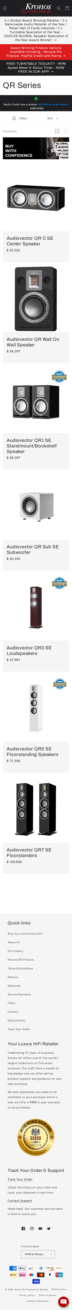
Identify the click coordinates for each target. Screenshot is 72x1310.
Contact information (38, 1301)
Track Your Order (19, 1029)
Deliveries (14, 985)
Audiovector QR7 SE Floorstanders (29, 852)
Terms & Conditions (20, 968)
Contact (13, 1011)
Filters (23, 118)
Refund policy (59, 1289)
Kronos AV (20, 1289)
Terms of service (47, 1295)
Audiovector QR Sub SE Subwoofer (33, 549)
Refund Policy (17, 1020)
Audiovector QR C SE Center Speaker (30, 241)
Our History (15, 951)
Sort (50, 118)
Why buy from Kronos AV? (25, 933)
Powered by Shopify (37, 1289)
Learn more (37, 107)
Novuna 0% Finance (21, 959)
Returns (13, 977)
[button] (5, 8)
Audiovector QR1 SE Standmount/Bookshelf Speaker (32, 446)
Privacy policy (27, 1295)
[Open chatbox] (63, 1302)
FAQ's (12, 1003)
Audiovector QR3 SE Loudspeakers (29, 650)
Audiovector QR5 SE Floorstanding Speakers (32, 751)
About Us (14, 942)
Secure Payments (19, 994)
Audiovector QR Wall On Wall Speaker (33, 342)
